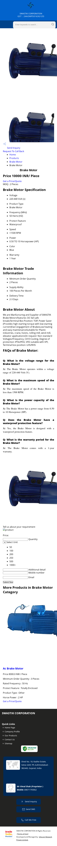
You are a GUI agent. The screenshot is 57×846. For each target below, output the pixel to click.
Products (14, 158)
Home (12, 154)
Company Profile (12, 731)
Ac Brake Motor (13, 668)
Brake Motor (15, 161)
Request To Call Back (13, 151)
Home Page (10, 727)
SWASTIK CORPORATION (31, 15)
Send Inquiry (13, 147)
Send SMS (30, 809)
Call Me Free (30, 820)
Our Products (11, 735)
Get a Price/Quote (12, 181)
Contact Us (10, 739)
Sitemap (8, 743)
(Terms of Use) (22, 834)
